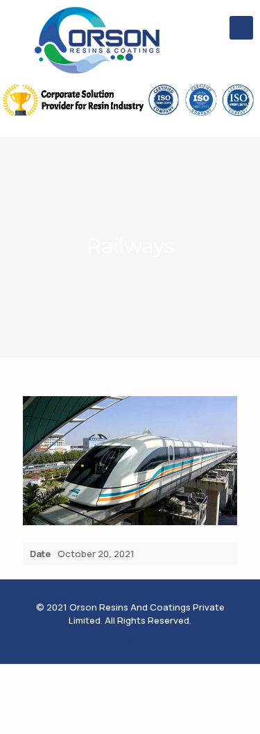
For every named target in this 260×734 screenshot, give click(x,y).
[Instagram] (162, 641)
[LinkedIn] (141, 641)
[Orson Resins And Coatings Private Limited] (97, 40)
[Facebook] (98, 641)
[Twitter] (119, 641)
